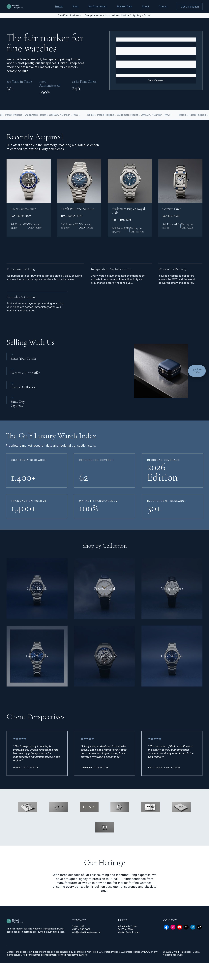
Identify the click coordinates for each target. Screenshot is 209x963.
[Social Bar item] (166, 927)
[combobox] (156, 44)
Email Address (123, 65)
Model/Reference (125, 52)
